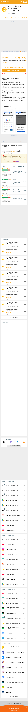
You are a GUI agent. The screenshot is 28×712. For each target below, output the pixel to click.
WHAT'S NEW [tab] (4, 54)
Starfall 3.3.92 (9, 687)
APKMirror (6, 2)
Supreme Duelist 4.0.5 (11, 613)
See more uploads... (14, 317)
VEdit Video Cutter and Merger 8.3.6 (14, 682)
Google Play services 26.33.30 (13, 623)
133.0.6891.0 (7, 168)
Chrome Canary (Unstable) (13, 17)
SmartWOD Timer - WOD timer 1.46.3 (14, 667)
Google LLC (13, 13)
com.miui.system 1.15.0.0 (12, 559)
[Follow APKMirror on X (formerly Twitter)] (4, 442)
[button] (16, 58)
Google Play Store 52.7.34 (12, 505)
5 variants (9, 282)
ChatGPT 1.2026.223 (10, 579)
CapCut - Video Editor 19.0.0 (12, 495)
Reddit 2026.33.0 (10, 564)
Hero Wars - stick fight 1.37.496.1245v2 (15, 672)
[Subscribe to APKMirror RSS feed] (24, 442)
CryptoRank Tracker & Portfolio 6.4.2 (14, 657)
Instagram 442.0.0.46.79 (11, 549)
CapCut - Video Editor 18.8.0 (12, 485)
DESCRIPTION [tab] (12, 54)
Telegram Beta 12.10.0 (11, 638)
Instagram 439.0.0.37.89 (11, 530)
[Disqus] (14, 380)
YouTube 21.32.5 (10, 525)
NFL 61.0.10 (8, 692)
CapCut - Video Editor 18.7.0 (12, 510)
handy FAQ (13, 151)
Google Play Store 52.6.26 (12, 520)
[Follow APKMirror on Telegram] (17, 442)
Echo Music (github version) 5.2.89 (14, 515)
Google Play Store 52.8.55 (12, 584)
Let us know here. (17, 703)
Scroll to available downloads (15, 70)
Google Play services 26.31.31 (13, 569)
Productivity (5, 57)
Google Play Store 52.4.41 (12, 500)
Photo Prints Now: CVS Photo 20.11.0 (15, 662)
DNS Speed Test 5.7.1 (11, 677)
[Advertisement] (14, 36)
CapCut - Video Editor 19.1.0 (12, 490)
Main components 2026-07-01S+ (13, 618)
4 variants (9, 245)
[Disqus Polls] (14, 342)
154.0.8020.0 (18, 109)
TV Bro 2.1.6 (9, 633)
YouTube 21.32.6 (10, 574)
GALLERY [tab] (18, 54)
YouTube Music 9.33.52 (11, 554)
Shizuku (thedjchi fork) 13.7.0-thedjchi (15, 652)
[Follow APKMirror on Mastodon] (11, 442)
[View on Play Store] (19, 58)
